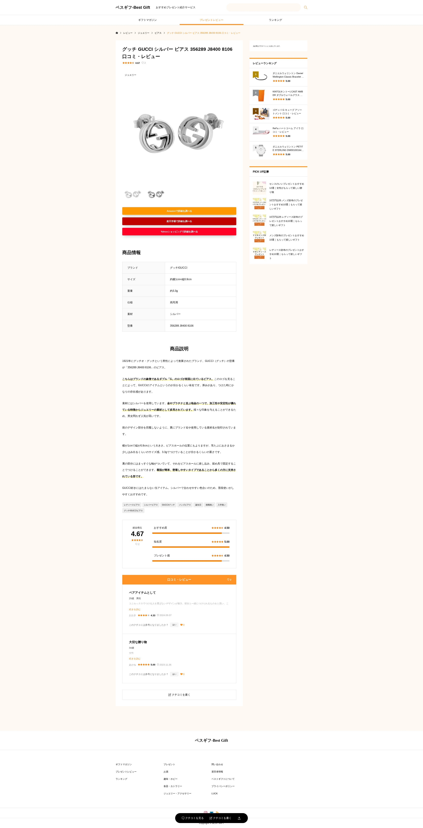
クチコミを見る (193, 818)
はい (174, 625)
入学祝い (222, 505)
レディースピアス (132, 505)
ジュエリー (130, 75)
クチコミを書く (220, 818)
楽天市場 (171, 221)
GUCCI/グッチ (168, 505)
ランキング (275, 20)
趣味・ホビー (170, 779)
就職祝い (210, 505)
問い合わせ (217, 764)
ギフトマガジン (147, 20)
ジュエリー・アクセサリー (177, 793)
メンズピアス (185, 505)
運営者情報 (217, 771)
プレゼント (169, 764)
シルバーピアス (151, 505)
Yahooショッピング (171, 231)
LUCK (215, 793)
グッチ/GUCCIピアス (133, 510)
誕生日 (198, 505)
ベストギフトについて (223, 779)
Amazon (171, 211)
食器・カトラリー (173, 786)
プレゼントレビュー (211, 20)
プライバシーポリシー (223, 786)
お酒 (166, 771)
